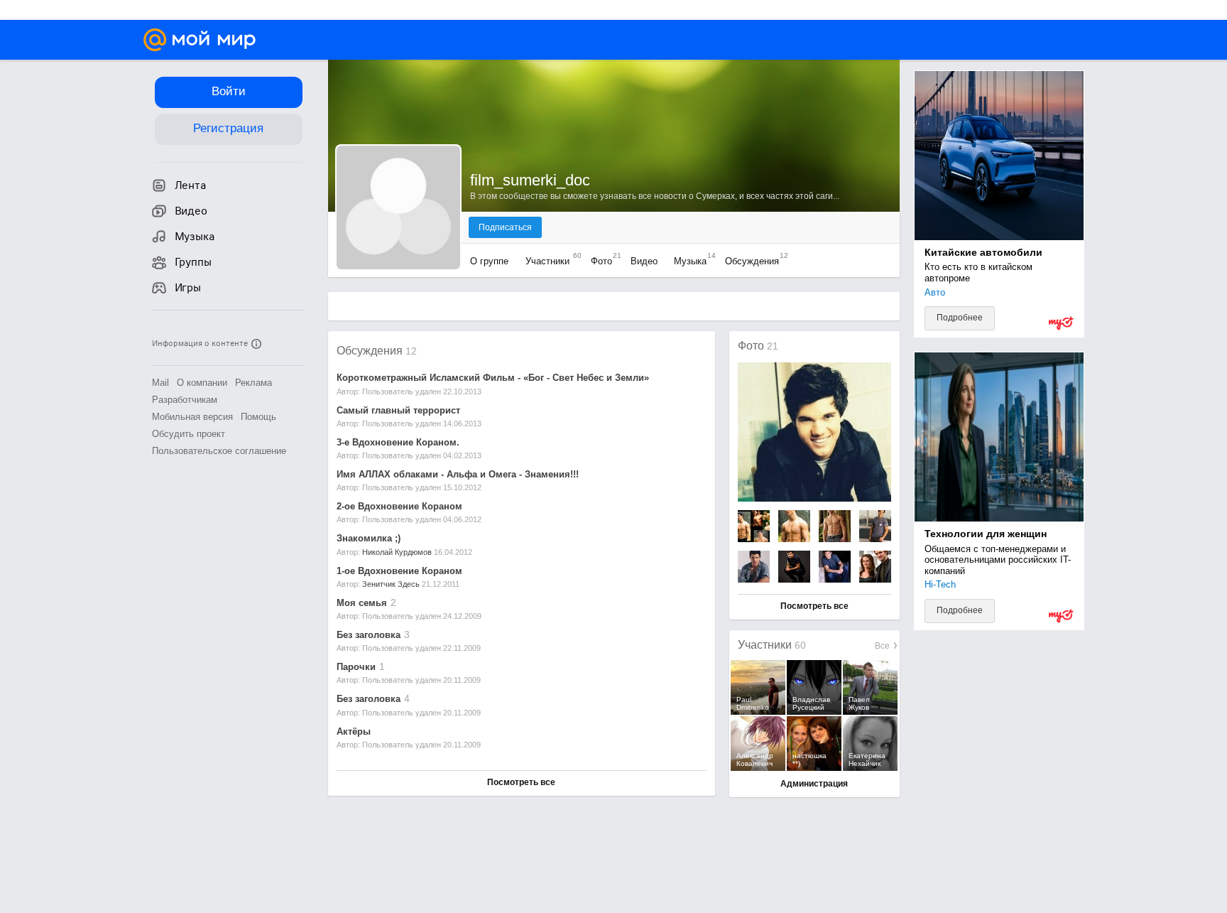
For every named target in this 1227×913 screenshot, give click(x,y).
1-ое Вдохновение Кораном (399, 571)
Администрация (814, 784)
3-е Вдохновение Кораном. (398, 442)
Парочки (356, 666)
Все (883, 646)
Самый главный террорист (398, 410)
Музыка (691, 261)
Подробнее (960, 318)
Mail (160, 382)
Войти (229, 91)
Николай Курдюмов (397, 552)
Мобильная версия (192, 416)
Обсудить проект (188, 433)
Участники (549, 261)
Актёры (354, 731)
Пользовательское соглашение (219, 450)
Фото (602, 261)
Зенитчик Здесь (391, 584)
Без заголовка (368, 635)
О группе (490, 261)
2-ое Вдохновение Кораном (399, 506)
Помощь (258, 416)
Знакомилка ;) (368, 538)
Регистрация (228, 128)
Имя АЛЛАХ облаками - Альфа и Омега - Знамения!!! (458, 474)
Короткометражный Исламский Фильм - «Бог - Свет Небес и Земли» (493, 377)
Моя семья (362, 603)
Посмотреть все (521, 782)
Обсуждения (753, 261)
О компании (202, 382)
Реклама (253, 382)
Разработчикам (184, 399)
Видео (644, 261)
